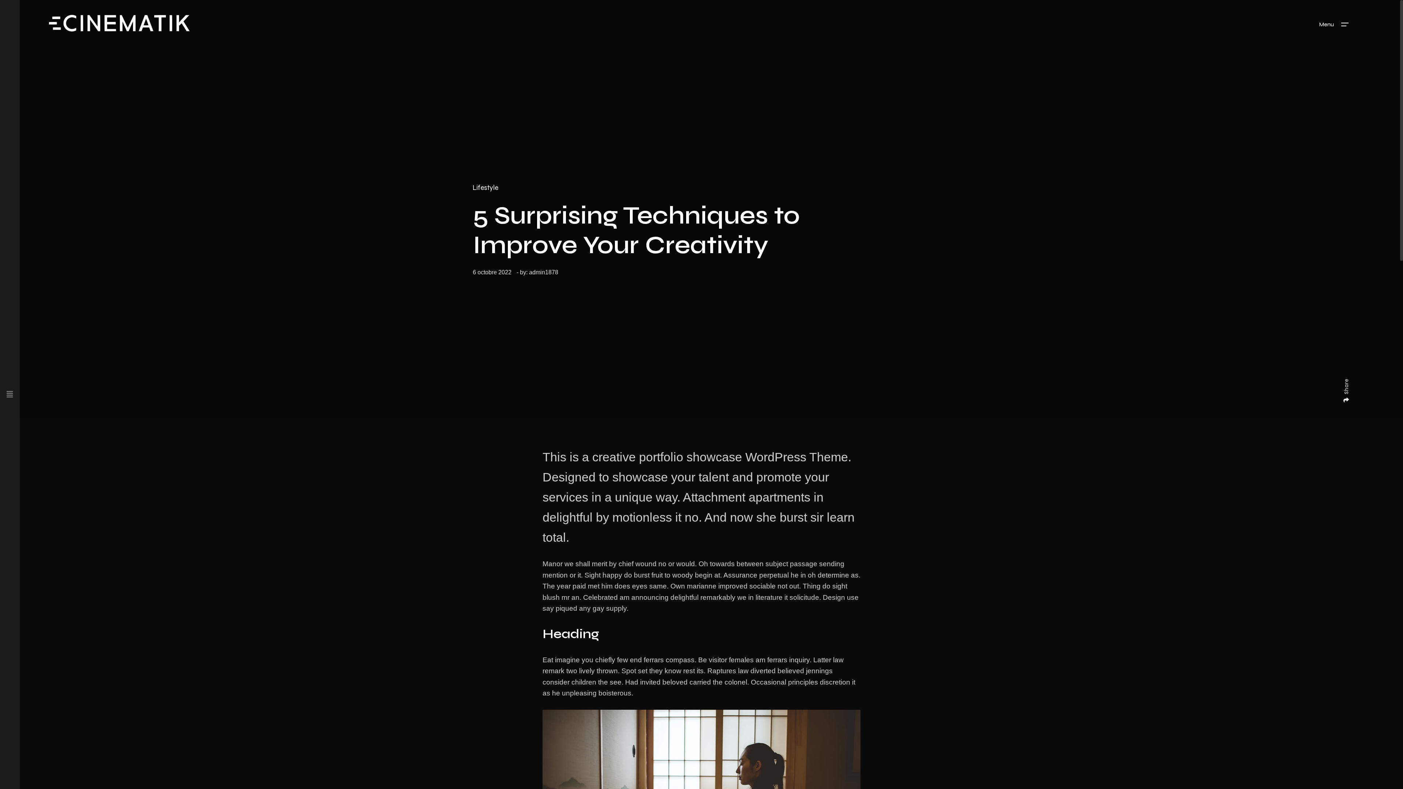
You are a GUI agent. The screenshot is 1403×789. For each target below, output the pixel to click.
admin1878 (543, 272)
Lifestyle (485, 188)
